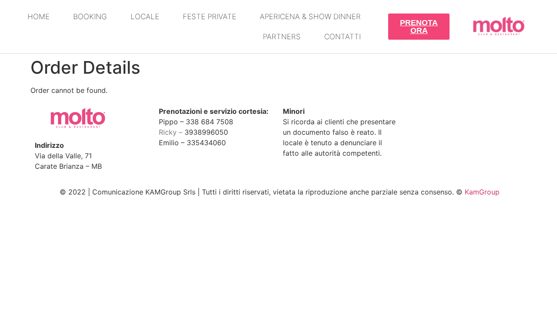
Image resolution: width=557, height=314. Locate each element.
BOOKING (90, 16)
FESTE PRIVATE (209, 16)
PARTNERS (282, 36)
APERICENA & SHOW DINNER (310, 16)
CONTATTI (342, 36)
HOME (38, 16)
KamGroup (482, 192)
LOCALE (145, 16)
